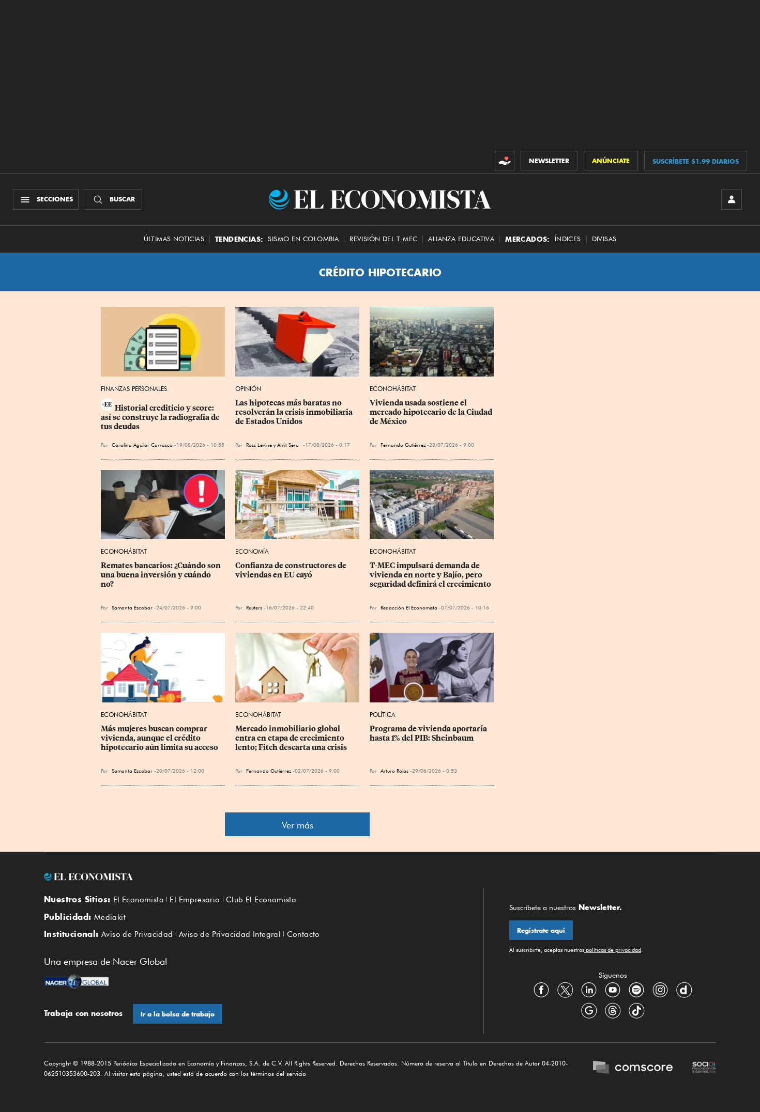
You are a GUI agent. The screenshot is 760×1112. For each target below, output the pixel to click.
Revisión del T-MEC (383, 239)
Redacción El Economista (409, 607)
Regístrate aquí (541, 930)
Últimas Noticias (174, 239)
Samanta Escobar (132, 607)
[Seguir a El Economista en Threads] (612, 1010)
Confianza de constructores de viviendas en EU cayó (291, 570)
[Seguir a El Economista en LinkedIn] (589, 989)
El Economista (138, 899)
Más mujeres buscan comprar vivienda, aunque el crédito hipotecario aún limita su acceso (159, 738)
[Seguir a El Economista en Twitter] (565, 989)
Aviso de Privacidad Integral (230, 934)
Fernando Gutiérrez (403, 445)
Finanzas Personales (134, 389)
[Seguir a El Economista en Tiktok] (636, 1010)
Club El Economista (261, 899)
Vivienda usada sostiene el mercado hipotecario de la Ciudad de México (432, 412)
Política (383, 714)
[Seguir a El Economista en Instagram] (660, 989)
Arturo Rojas (394, 771)
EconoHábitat (393, 389)
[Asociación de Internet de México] (704, 1068)
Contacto (303, 934)
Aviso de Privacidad (137, 934)
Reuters (254, 607)
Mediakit (110, 917)
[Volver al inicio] (251, 877)
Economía (252, 551)
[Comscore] (633, 1068)
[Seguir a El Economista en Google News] (589, 1010)
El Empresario (195, 899)
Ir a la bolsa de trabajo (178, 1014)
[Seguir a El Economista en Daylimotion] (684, 989)
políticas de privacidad (612, 949)
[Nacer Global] (76, 983)
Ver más (297, 825)
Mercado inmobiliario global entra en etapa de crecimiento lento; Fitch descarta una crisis (291, 738)
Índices (568, 239)
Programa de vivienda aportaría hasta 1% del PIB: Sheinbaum (429, 733)
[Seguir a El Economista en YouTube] (612, 989)
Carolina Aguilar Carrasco (142, 445)
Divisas (604, 239)
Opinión (248, 389)
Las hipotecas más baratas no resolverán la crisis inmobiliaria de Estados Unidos (294, 412)
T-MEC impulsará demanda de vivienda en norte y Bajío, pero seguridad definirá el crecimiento (430, 575)
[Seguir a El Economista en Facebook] (541, 989)
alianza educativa (461, 239)
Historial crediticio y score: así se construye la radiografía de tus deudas (161, 417)
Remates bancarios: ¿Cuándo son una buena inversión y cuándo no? (161, 575)
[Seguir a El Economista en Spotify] (636, 989)
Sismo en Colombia (303, 239)
